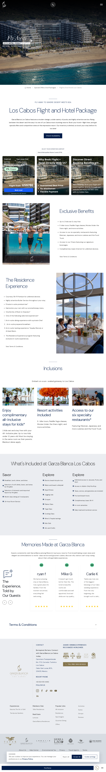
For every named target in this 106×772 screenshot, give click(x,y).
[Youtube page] (55, 690)
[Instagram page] (37, 690)
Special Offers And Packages (45, 88)
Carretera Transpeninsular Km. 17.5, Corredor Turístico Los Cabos (46, 662)
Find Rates (47, 768)
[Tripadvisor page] (51, 690)
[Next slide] (10, 602)
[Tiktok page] (46, 690)
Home (29, 88)
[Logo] (10, 741)
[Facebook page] (42, 690)
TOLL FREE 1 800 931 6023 (77, 664)
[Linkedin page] (37, 696)
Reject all (66, 757)
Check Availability (53, 136)
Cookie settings (90, 757)
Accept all (76, 757)
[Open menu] (100, 4)
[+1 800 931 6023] (53, 4)
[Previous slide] (4, 602)
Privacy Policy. (27, 759)
